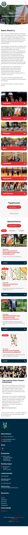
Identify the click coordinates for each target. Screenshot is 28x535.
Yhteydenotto (4, 505)
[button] (25, 2)
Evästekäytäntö (14, 518)
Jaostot (3, 85)
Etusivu (3, 496)
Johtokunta (4, 503)
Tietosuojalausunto (19, 517)
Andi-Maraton (12, 230)
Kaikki (3, 230)
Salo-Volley (4, 501)
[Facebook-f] (2, 448)
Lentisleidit (21, 230)
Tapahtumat (4, 499)
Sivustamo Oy (16, 521)
